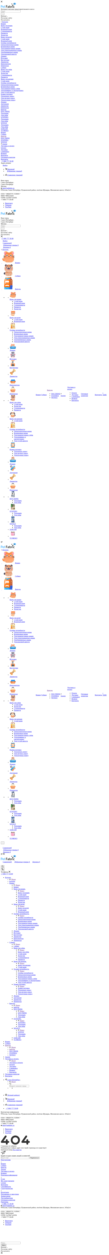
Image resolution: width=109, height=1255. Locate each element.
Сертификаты (6, 1186)
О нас (3, 1179)
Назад (13, 879)
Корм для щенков (24, 965)
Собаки (16, 946)
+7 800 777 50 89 (7, 161)
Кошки (16, 887)
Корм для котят (23, 908)
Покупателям (6, 1160)
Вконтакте (9, 203)
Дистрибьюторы (7, 1198)
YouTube (8, 207)
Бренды (16, 1007)
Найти (4, 1245)
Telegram (8, 205)
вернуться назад (6, 1150)
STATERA (21, 1022)
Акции (3, 1169)
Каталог (12, 881)
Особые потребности (25, 917)
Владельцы (5, 1192)
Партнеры (4, 1202)
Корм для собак (23, 952)
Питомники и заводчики (10, 1194)
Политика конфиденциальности (98, 1236)
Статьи (3, 1183)
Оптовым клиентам (8, 1200)
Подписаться (34, 1158)
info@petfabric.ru (8, 188)
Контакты (4, 1185)
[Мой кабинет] (2, 845)
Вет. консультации (7, 1181)
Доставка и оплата (16, 1063)
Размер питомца (24, 988)
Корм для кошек (23, 893)
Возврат (4, 1173)
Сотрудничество (7, 1188)
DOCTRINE (22, 1013)
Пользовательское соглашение (77, 1236)
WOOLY (21, 1032)
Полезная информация (9, 1175)
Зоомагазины (5, 1196)
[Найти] (2, 13)
